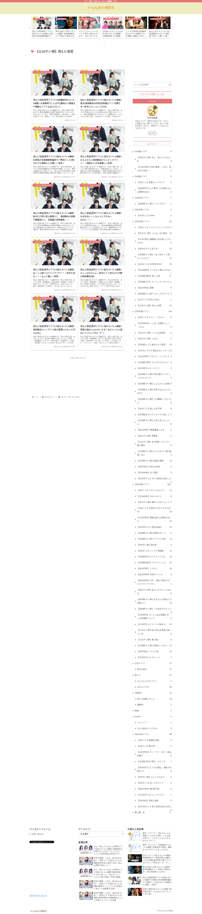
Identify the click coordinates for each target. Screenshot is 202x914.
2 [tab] (101, 42)
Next (172, 28)
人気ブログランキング (38, 895)
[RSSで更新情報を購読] (155, 133)
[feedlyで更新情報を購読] (150, 133)
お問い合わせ (37, 834)
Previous (29, 28)
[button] (170, 85)
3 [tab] (104, 42)
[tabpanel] (43, 27)
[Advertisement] (78, 60)
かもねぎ (153, 118)
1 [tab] (97, 42)
